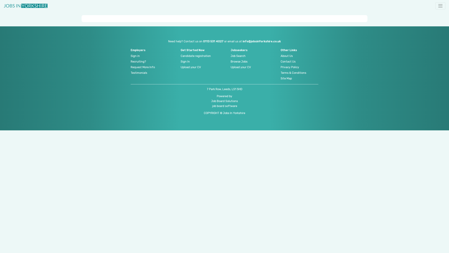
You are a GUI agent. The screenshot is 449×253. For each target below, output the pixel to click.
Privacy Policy (290, 67)
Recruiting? (138, 61)
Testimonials (139, 72)
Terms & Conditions (293, 72)
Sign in (135, 56)
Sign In (185, 61)
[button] (440, 5)
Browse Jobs (239, 61)
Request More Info (143, 67)
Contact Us (288, 61)
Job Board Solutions (224, 101)
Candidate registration (196, 56)
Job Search (238, 56)
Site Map (286, 78)
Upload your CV (191, 67)
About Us (287, 56)
